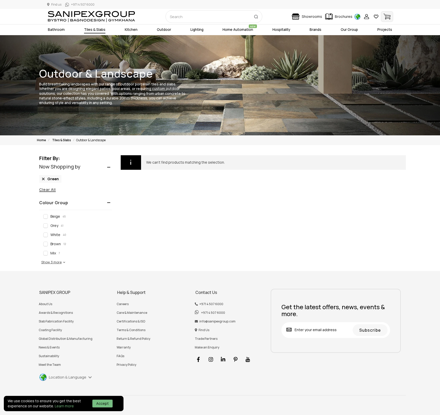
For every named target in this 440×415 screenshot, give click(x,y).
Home (41, 140)
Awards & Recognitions (56, 313)
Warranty (124, 347)
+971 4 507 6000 (211, 304)
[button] (53, 262)
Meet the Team (50, 365)
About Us (45, 304)
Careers (123, 304)
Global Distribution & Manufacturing (65, 339)
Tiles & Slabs (61, 140)
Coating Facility (50, 330)
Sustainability (49, 356)
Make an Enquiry (207, 347)
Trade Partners (206, 339)
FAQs (120, 356)
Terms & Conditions (131, 330)
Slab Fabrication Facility (56, 321)
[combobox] (214, 16)
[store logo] (91, 16)
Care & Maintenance (132, 313)
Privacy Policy (126, 365)
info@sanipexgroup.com (217, 321)
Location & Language (67, 377)
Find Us (204, 330)
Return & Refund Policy (133, 339)
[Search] (256, 15)
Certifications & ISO (131, 321)
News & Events (49, 347)
